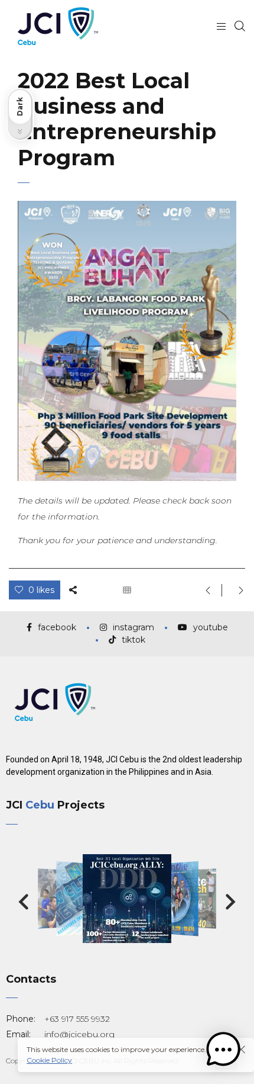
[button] (24, 902)
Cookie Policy (49, 1060)
